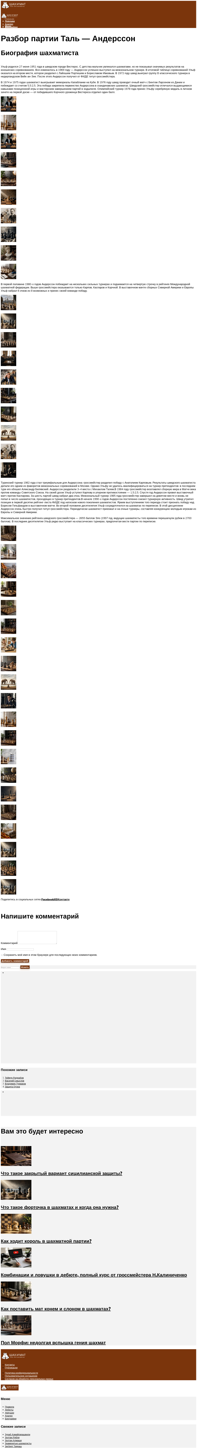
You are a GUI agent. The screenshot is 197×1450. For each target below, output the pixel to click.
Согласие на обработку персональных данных (29, 1378)
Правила (9, 1406)
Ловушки (10, 21)
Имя (3, 949)
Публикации (11, 1367)
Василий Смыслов (14, 1080)
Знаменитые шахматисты (18, 1443)
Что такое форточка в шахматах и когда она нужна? (60, 1207)
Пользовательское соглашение (21, 1375)
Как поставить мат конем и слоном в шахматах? (56, 1309)
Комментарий (9, 943)
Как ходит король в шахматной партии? (46, 1241)
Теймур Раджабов (14, 1077)
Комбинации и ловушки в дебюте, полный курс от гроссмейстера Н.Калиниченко (94, 1275)
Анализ (9, 1415)
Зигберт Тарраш (13, 1446)
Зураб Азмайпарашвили (17, 1434)
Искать (25, 967)
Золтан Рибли (12, 1437)
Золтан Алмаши (13, 1440)
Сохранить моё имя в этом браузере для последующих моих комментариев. (50, 954)
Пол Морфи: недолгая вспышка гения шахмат (53, 1342)
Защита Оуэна (12, 1086)
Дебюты (9, 1409)
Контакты (10, 1364)
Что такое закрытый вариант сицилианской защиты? (61, 1173)
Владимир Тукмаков (15, 1083)
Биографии (11, 27)
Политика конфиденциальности (21, 1372)
